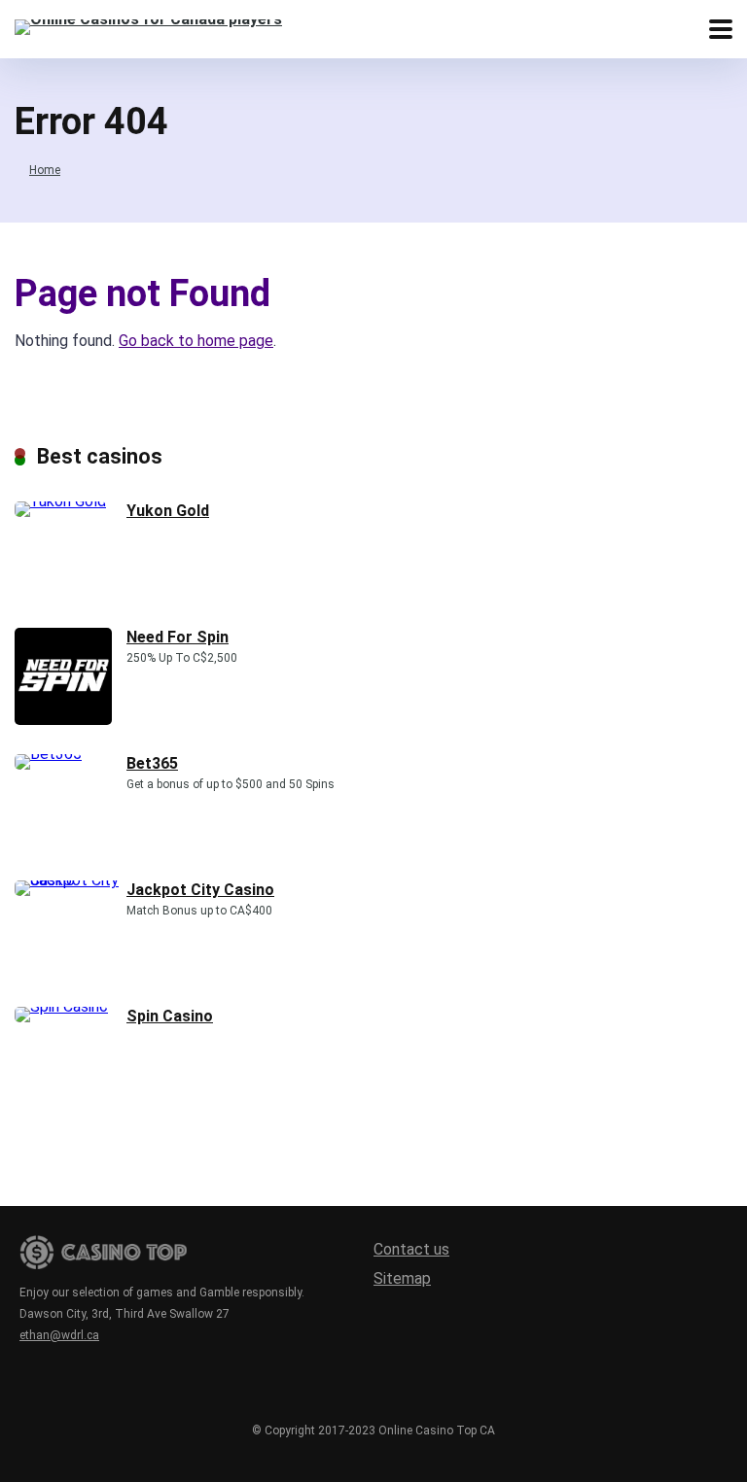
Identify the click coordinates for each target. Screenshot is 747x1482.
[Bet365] (48, 753)
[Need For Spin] (63, 719)
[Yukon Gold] (60, 501)
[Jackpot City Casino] (70, 880)
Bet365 (152, 763)
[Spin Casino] (61, 1006)
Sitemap (402, 1278)
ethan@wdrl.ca (59, 1335)
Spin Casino (169, 1016)
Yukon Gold (167, 510)
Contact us (411, 1249)
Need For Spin (177, 637)
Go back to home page (196, 340)
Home (44, 170)
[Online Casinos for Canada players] (148, 25)
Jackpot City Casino (200, 889)
